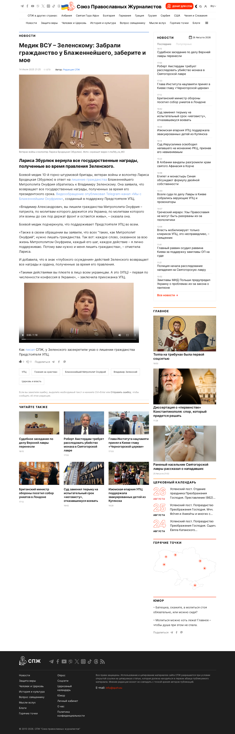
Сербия (165, 15)
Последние (164, 44)
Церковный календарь (174, 482)
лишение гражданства (89, 179)
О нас (60, 706)
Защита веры (49, 22)
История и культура (103, 22)
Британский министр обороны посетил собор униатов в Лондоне (36, 493)
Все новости (166, 295)
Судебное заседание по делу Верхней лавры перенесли (36, 442)
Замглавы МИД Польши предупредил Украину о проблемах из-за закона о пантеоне (183, 283)
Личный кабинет (67, 700)
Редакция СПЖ (71, 69)
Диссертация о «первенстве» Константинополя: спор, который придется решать (180, 411)
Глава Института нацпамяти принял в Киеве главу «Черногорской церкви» (129, 442)
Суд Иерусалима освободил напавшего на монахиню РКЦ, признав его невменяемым (184, 148)
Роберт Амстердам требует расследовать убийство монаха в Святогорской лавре (181, 70)
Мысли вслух (157, 22)
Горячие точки (179, 22)
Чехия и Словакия (195, 15)
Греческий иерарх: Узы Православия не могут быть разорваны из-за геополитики (183, 215)
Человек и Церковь (74, 22)
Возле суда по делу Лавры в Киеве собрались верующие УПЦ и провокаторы (181, 198)
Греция (139, 15)
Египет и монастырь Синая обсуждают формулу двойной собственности (178, 180)
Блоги (196, 22)
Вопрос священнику (132, 22)
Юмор (158, 600)
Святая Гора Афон (87, 15)
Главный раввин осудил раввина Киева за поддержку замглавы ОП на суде (183, 251)
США (177, 15)
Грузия (152, 15)
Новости (31, 22)
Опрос (61, 675)
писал (30, 350)
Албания (66, 15)
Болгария (109, 15)
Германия (125, 15)
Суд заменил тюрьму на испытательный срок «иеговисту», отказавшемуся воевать (181, 116)
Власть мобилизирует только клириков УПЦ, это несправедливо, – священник (183, 233)
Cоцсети (62, 680)
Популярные (184, 44)
